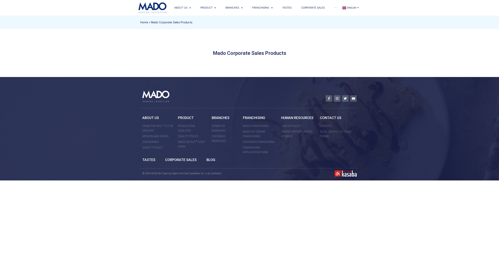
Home (144, 22)
